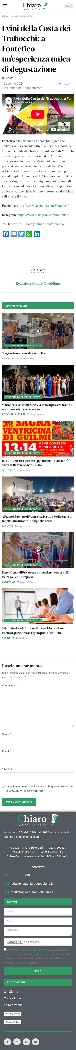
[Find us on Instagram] (17, 1041)
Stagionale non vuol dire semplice (24, 353)
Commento (10, 685)
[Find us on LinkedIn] (26, 1041)
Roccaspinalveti (13, 414)
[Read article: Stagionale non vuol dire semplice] (38, 331)
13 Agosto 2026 (26, 358)
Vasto (9, 78)
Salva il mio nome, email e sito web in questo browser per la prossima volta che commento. (39, 788)
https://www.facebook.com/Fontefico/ (43, 205)
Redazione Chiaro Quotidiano (38, 283)
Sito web (7, 769)
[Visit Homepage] (35, 6)
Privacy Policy (12, 1013)
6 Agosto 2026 (23, 526)
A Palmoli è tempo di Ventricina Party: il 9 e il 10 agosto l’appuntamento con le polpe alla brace (37, 518)
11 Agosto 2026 (22, 470)
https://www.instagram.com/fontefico (43, 214)
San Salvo (8, 358)
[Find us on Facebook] (7, 1041)
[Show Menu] (5, 6)
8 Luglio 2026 (20, 637)
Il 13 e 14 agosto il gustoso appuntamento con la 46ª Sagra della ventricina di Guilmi (35, 462)
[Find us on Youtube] (35, 1041)
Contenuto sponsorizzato (22, 15)
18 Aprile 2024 (14, 83)
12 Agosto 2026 (36, 414)
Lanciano (8, 582)
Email (7, 751)
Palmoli (7, 526)
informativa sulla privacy (33, 949)
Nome (6, 734)
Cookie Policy (12, 1022)
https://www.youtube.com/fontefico (40, 224)
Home (5, 15)
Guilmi (6, 470)
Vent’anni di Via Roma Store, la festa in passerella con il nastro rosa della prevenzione (37, 407)
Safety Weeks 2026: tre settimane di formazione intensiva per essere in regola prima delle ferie (32, 630)
